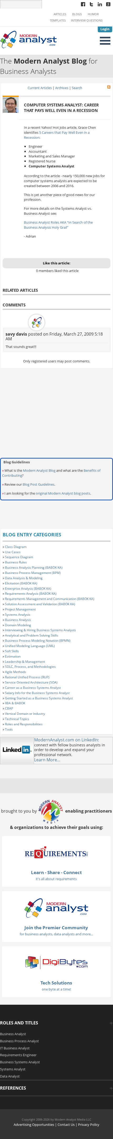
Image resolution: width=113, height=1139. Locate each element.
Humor (93, 14)
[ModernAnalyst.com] (56, 907)
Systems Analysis (17, 614)
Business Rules (16, 562)
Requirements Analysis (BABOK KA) (30, 593)
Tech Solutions (56, 983)
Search (77, 87)
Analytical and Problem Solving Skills (31, 635)
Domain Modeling (18, 625)
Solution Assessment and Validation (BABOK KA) (40, 604)
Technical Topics (17, 719)
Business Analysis (18, 620)
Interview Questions (86, 20)
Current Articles (40, 87)
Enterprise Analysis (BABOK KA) (28, 588)
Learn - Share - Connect (56, 872)
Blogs (77, 14)
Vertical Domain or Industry (25, 713)
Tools (9, 729)
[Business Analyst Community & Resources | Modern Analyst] (28, 39)
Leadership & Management (25, 661)
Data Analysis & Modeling (24, 578)
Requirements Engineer (18, 1055)
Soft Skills (12, 651)
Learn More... (47, 760)
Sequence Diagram (19, 557)
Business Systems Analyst (20, 1062)
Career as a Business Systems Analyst (33, 687)
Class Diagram (16, 547)
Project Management (20, 609)
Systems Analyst (12, 1069)
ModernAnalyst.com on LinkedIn (66, 740)
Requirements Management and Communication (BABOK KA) (49, 599)
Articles (60, 14)
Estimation (12, 656)
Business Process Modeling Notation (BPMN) (37, 640)
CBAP (9, 708)
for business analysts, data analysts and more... (56, 934)
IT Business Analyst (15, 1048)
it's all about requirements (56, 878)
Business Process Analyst (19, 1041)
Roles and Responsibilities (24, 724)
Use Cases (12, 552)
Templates (58, 20)
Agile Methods (15, 672)
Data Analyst (10, 1076)
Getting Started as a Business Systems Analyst (39, 698)
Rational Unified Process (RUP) (27, 677)
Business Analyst (13, 1034)
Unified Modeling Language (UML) (30, 646)
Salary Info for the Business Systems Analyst (37, 693)
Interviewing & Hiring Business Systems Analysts (40, 630)
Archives (61, 87)
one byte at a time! (56, 989)
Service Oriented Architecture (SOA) (31, 682)
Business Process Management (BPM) (33, 573)
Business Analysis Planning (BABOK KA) (34, 567)
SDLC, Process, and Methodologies (30, 666)
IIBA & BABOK (15, 703)
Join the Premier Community (56, 928)
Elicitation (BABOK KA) (21, 583)
